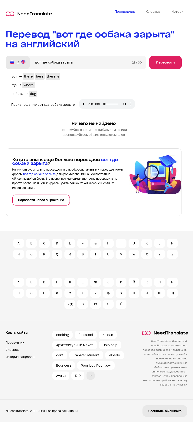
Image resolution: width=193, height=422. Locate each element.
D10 (78, 376)
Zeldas (108, 335)
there (28, 76)
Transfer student (86, 355)
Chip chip (110, 345)
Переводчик (15, 342)
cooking (62, 335)
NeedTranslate (34, 14)
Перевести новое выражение (41, 200)
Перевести (165, 62)
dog (33, 94)
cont (60, 355)
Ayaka (61, 376)
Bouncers (63, 365)
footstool (85, 335)
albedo (114, 355)
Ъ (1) (70, 304)
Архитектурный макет (74, 345)
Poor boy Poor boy (96, 365)
